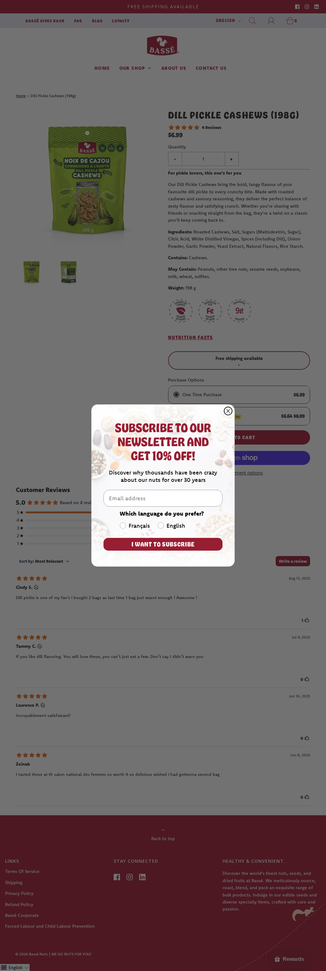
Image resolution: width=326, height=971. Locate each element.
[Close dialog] (228, 411)
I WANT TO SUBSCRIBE (163, 544)
